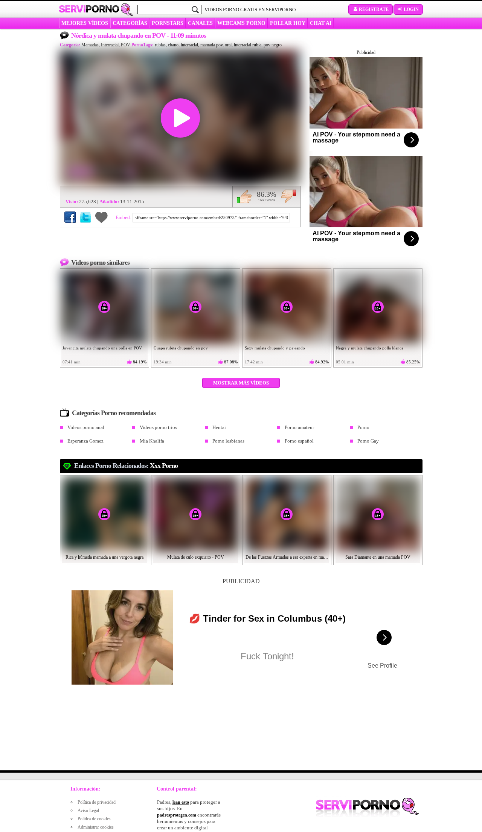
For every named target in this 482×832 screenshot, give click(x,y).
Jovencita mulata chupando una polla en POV (102, 348)
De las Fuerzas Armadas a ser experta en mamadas (287, 557)
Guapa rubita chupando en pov (181, 348)
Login (411, 9)
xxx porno (164, 465)
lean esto (180, 802)
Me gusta (244, 196)
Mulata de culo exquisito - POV (195, 557)
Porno (363, 427)
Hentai (219, 427)
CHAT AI (320, 23)
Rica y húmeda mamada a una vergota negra (104, 557)
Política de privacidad (97, 802)
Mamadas (90, 44)
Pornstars (167, 23)
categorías (130, 23)
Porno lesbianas (228, 441)
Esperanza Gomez (85, 441)
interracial (189, 44)
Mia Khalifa (152, 441)
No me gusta (288, 196)
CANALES (200, 23)
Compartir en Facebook (70, 217)
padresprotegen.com (176, 815)
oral (228, 44)
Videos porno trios (158, 427)
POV (125, 44)
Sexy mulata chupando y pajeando (275, 348)
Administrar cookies (96, 827)
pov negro (273, 44)
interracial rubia (247, 44)
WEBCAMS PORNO (241, 23)
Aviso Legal (88, 810)
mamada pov (211, 44)
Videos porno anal (85, 427)
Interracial (110, 44)
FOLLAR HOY (287, 23)
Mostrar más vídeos (241, 383)
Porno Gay (368, 441)
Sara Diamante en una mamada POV (377, 557)
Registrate (374, 9)
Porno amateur (299, 427)
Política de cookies (94, 818)
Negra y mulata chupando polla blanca (369, 348)
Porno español (299, 441)
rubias (160, 44)
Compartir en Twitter (85, 217)
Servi (89, 9)
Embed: (124, 217)
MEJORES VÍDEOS (84, 23)
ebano (173, 44)
